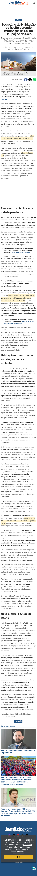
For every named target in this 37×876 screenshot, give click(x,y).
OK (18, 857)
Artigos (19, 20)
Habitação (18, 721)
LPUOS (4, 99)
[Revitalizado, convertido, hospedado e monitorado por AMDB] (34, 868)
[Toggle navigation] (2, 2)
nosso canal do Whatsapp (20, 252)
